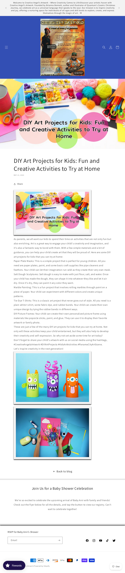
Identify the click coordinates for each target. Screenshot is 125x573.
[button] (6, 47)
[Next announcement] (119, 8)
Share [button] (20, 183)
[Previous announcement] (6, 8)
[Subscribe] (59, 540)
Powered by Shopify (42, 566)
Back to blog (64, 471)
